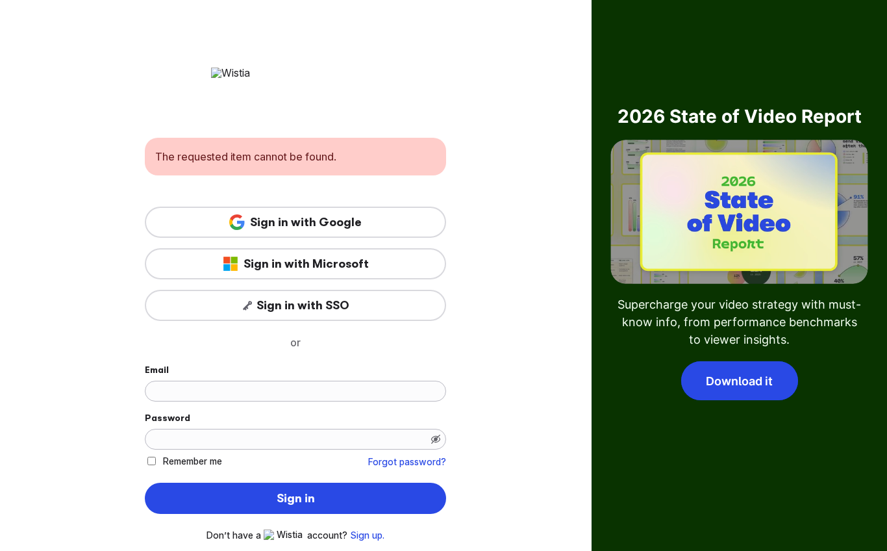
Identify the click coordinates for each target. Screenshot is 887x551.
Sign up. (367, 535)
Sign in (296, 498)
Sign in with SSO (302, 305)
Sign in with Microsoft (306, 263)
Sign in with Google (306, 222)
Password (167, 418)
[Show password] (435, 439)
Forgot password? (407, 462)
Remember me (192, 461)
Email (157, 370)
